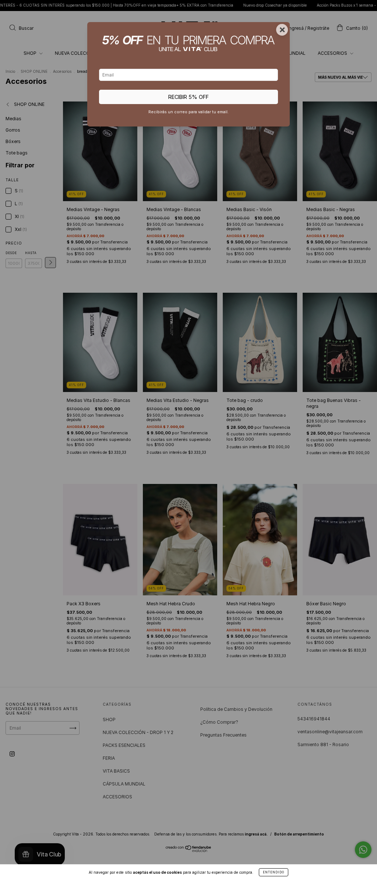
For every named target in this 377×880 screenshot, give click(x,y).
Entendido (273, 872)
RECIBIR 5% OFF (188, 97)
